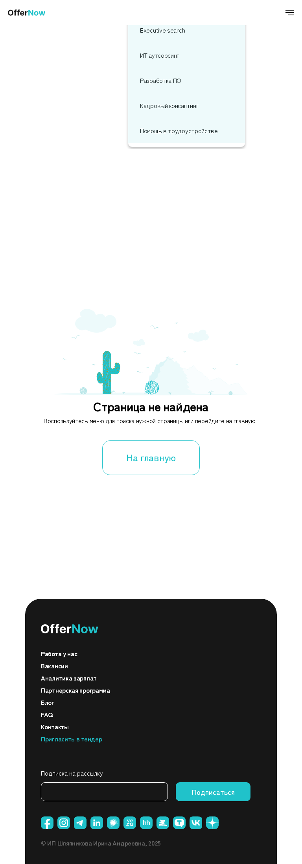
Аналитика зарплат (69, 677)
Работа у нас (59, 653)
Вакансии (54, 665)
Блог (47, 702)
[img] (70, 628)
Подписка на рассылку (72, 773)
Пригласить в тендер (71, 738)
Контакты (55, 726)
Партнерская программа (75, 690)
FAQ (47, 714)
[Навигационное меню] (289, 12)
